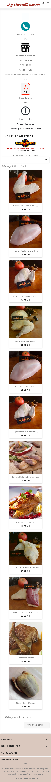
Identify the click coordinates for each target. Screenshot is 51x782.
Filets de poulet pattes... (25, 386)
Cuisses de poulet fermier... (25, 205)
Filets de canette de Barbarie (25, 612)
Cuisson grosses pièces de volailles (25, 128)
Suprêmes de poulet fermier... (25, 296)
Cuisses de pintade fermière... (25, 477)
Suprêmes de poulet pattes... (25, 431)
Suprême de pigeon (25, 658)
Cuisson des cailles (25, 123)
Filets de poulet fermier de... (25, 251)
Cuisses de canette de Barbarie (25, 567)
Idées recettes (25, 119)
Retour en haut (36, 725)
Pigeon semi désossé (25, 703)
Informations (9, 759)
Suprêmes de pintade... (25, 522)
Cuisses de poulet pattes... (25, 341)
